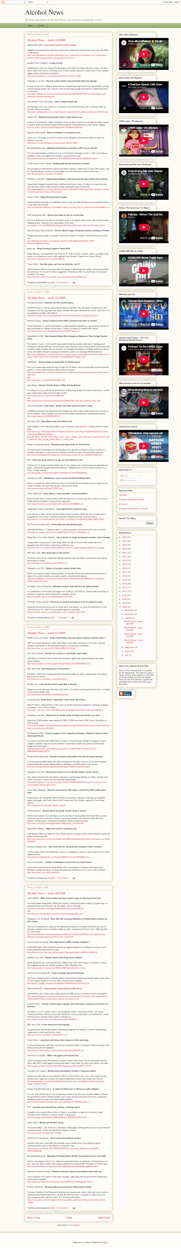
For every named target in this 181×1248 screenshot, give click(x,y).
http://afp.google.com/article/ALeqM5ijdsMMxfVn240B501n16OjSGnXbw (56, 1117)
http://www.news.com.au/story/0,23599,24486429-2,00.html (51, 648)
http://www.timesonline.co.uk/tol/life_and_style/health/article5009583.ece (57, 277)
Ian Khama (98, 1164)
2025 (124, 541)
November (129, 614)
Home (30, 25)
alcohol (84, 870)
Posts (125, 476)
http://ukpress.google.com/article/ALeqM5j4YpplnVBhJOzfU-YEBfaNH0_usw (58, 532)
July (127, 655)
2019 (124, 564)
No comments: (63, 282)
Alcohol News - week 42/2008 (46, 298)
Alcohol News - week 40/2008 (46, 893)
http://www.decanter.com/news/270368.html (45, 488)
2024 (124, 545)
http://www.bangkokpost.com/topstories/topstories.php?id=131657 (54, 76)
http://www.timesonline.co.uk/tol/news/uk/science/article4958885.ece (55, 504)
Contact (41, 25)
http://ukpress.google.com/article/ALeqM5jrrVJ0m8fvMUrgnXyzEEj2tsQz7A (58, 983)
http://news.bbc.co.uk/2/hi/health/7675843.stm (46, 380)
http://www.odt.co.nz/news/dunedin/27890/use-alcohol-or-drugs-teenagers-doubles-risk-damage (65, 548)
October (128, 618)
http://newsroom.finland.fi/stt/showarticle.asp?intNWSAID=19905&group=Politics (60, 1182)
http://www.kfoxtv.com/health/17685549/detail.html (47, 695)
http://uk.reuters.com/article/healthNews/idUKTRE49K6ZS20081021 (55, 127)
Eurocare (123, 504)
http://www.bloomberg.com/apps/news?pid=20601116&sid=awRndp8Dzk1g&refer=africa (62, 1166)
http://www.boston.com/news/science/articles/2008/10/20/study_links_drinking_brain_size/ (64, 401)
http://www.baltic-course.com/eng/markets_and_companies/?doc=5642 (56, 612)
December (129, 610)
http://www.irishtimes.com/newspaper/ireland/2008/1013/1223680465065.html (58, 664)
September (130, 647)
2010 (124, 599)
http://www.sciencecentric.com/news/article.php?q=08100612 (52, 1019)
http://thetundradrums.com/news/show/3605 (45, 174)
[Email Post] (74, 282)
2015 (124, 580)
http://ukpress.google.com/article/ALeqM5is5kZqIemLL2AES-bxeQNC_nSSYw (59, 1066)
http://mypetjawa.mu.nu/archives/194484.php (45, 396)
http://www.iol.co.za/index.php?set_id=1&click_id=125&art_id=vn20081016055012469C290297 (65, 519)
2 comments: (62, 618)
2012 (124, 591)
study (42, 390)
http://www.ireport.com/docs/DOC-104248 (44, 1133)
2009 (124, 603)
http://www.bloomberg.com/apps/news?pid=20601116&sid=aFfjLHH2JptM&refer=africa (62, 158)
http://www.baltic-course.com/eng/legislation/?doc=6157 (50, 597)
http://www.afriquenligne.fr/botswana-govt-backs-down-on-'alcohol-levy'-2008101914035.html (64, 455)
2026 (124, 537)
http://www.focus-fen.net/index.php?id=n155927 (46, 805)
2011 (124, 595)
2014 (124, 584)
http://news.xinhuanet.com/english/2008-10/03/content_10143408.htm (55, 908)
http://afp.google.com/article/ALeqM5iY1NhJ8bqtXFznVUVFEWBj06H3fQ (57, 473)
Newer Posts (33, 1218)
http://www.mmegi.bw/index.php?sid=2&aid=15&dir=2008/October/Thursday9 (58, 767)
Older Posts (104, 1218)
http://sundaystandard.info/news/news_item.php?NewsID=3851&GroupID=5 (58, 1102)
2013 (124, 587)
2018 (124, 568)
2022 (124, 552)
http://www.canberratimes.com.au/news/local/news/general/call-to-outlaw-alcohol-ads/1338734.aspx (67, 112)
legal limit (83, 426)
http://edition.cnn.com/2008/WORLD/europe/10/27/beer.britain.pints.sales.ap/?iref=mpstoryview (66, 225)
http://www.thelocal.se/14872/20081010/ (43, 872)
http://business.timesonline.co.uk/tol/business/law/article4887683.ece (55, 1050)
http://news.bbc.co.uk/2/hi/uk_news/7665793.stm (47, 563)
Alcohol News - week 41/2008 (46, 633)
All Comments (128, 480)
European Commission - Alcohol (133, 508)
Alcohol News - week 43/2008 (46, 40)
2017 (124, 572)
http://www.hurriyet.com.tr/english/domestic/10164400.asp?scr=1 (53, 331)
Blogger (105, 1242)
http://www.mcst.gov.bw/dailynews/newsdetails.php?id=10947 (52, 143)
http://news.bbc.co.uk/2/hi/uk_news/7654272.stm (47, 1035)
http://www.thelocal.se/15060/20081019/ (43, 416)
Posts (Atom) (74, 1225)
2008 (124, 607)
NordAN (122, 495)
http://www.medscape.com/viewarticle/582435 (45, 259)
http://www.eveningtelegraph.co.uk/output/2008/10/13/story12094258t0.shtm (58, 857)
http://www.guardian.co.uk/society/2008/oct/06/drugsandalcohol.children (56, 968)
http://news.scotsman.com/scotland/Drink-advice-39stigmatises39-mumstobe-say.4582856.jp (65, 710)
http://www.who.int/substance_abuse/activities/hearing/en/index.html (55, 914)
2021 (124, 556)
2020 (124, 560)
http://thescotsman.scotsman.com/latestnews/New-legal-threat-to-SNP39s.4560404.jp (62, 952)
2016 (124, 576)
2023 (124, 549)
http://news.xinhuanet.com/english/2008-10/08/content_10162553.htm (55, 823)
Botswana (31, 153)
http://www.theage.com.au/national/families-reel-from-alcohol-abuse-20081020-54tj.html (62, 316)
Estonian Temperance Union (131, 499)
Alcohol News (44, 11)
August (128, 651)
